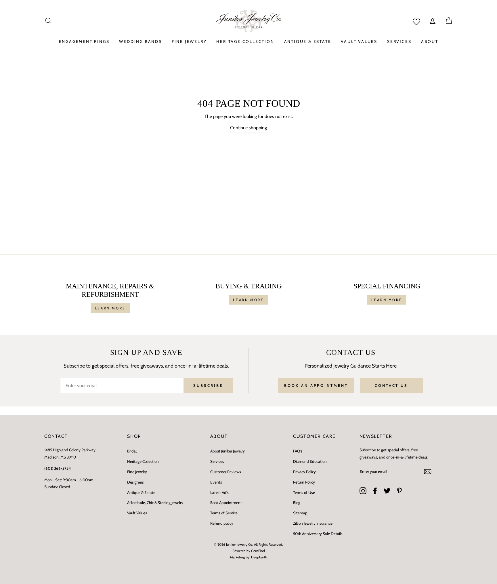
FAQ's (297, 451)
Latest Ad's (219, 492)
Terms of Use (304, 492)
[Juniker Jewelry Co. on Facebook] (375, 490)
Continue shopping (248, 127)
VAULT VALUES (359, 41)
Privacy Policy (304, 471)
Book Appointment (226, 502)
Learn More (110, 308)
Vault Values (137, 513)
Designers (135, 482)
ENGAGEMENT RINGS (84, 41)
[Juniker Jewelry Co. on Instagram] (363, 490)
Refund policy (221, 523)
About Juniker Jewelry (227, 451)
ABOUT (429, 41)
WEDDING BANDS (140, 41)
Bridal (132, 451)
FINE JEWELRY (189, 41)
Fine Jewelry (137, 471)
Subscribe (208, 385)
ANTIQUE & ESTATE (307, 41)
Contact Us (391, 385)
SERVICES (399, 41)
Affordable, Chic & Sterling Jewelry (155, 502)
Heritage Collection (143, 461)
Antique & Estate (141, 492)
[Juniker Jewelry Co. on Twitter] (387, 490)
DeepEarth (259, 557)
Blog (296, 502)
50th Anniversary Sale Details (318, 533)
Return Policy (304, 482)
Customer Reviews (225, 471)
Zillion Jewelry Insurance (312, 523)
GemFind (258, 551)
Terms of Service (224, 513)
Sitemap (300, 513)
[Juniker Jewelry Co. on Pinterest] (399, 490)
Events (216, 482)
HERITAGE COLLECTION (245, 41)
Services (217, 461)
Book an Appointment (316, 385)
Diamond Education (310, 461)
